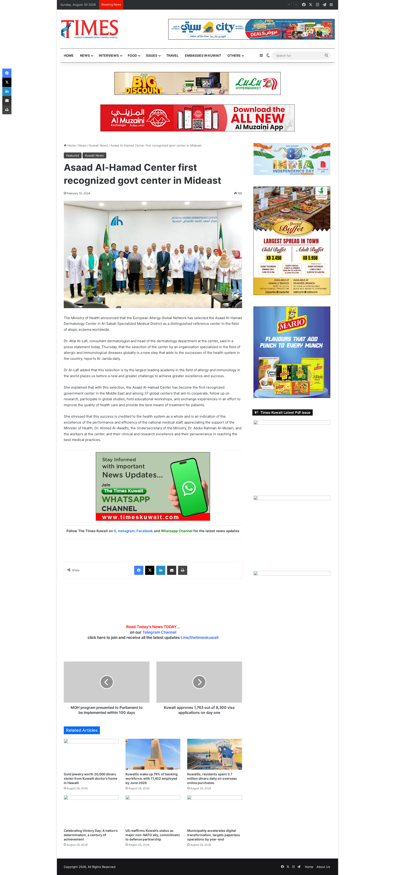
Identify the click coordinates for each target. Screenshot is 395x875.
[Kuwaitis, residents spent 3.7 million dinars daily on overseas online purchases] (214, 754)
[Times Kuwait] (89, 29)
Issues (151, 55)
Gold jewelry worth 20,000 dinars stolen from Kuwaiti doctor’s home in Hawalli (90, 778)
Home (69, 55)
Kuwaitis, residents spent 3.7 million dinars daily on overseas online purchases (212, 778)
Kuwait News (98, 145)
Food (132, 55)
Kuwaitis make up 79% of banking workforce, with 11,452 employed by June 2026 (151, 778)
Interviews (109, 55)
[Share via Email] (171, 570)
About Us (323, 867)
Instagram (126, 531)
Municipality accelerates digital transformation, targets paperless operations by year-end (213, 835)
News (85, 55)
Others (233, 55)
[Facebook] (138, 570)
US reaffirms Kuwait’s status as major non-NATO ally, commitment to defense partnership (152, 835)
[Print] (182, 570)
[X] (149, 570)
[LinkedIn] (160, 570)
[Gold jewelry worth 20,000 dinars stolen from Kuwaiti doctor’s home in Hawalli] (91, 754)
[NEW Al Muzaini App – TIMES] (197, 118)
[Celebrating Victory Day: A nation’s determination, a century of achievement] (91, 810)
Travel (172, 55)
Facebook (144, 531)
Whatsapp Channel (176, 531)
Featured (72, 155)
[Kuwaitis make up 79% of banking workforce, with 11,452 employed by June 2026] (152, 754)
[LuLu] (197, 83)
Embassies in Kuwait (203, 55)
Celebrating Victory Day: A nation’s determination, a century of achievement (91, 835)
